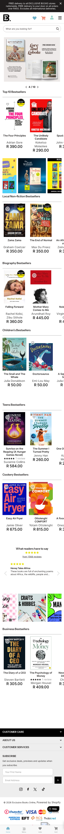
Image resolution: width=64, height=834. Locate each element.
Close (60, 3)
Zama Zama (14, 240)
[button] (60, 18)
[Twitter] (35, 789)
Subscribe (58, 780)
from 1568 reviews (32, 556)
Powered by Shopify (49, 802)
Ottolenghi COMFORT (41, 520)
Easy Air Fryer (14, 518)
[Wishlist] (35, 18)
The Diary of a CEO (14, 672)
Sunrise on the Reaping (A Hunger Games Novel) (14, 451)
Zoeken (57, 28)
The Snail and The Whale (14, 375)
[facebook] (28, 789)
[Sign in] (52, 17)
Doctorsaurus (41, 373)
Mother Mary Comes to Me (41, 308)
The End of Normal (41, 240)
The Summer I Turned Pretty (41, 450)
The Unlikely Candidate (41, 137)
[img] (32, 553)
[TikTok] (43, 789)
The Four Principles (14, 135)
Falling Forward (14, 306)
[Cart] (43, 18)
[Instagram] (21, 789)
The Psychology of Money (41, 674)
